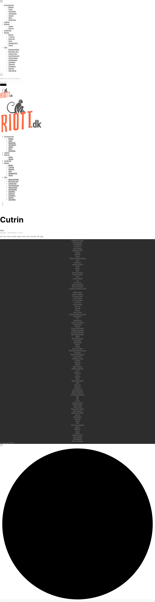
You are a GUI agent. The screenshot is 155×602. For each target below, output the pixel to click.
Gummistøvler (14, 56)
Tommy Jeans (77, 304)
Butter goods (77, 435)
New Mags (77, 342)
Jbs (77, 280)
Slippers (11, 64)
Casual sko (12, 54)
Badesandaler (13, 49)
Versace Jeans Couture (77, 314)
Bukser (7, 24)
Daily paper (77, 248)
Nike (77, 383)
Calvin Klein (77, 298)
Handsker (12, 11)
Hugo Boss (77, 312)
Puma (77, 401)
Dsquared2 (77, 324)
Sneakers (12, 66)
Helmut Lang (77, 242)
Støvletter (12, 71)
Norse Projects (77, 286)
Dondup (77, 419)
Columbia (77, 246)
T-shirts (11, 37)
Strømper (12, 20)
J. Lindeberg (77, 244)
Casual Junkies (77, 264)
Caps (10, 9)
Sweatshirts (13, 43)
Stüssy (77, 427)
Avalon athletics (77, 284)
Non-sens (77, 282)
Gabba (77, 364)
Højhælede (12, 60)
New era (77, 373)
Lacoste (77, 308)
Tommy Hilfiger (77, 294)
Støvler (11, 68)
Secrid (77, 415)
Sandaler (11, 62)
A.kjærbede (77, 439)
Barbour (77, 429)
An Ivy (77, 431)
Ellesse (77, 377)
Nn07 (78, 266)
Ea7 (77, 318)
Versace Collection (78, 395)
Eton (77, 270)
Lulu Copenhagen (77, 425)
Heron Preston (77, 272)
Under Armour (77, 403)
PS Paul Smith (77, 296)
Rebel (77, 344)
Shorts (11, 28)
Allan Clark (78, 407)
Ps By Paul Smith (77, 328)
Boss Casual (77, 411)
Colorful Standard (77, 332)
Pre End (77, 385)
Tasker (11, 16)
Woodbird (77, 316)
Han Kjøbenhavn (77, 334)
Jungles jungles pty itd (77, 288)
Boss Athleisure (77, 338)
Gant (77, 370)
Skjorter (11, 39)
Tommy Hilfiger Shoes (77, 258)
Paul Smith (78, 356)
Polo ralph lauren (77, 409)
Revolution (77, 417)
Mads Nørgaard (78, 381)
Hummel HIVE (77, 250)
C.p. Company (77, 300)
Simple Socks (78, 274)
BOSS (77, 336)
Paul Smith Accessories (77, 350)
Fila (77, 260)
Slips (10, 18)
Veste (10, 45)
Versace (78, 362)
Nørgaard (77, 340)
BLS (77, 397)
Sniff (77, 423)
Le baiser (77, 352)
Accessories (9, 5)
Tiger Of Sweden (77, 322)
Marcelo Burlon (77, 393)
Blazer (10, 35)
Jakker (7, 22)
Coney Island (77, 278)
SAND (77, 433)
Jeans (10, 26)
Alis (77, 399)
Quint (77, 375)
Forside (3, 233)
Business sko (13, 52)
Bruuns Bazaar (77, 441)
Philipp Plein (77, 405)
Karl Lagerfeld (77, 391)
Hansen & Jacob (77, 413)
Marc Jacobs (77, 366)
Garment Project (77, 240)
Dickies (77, 360)
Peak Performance (77, 354)
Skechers (77, 262)
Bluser (6, 33)
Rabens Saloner (77, 368)
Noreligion (77, 320)
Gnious (77, 326)
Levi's (77, 421)
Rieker (77, 268)
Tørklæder (12, 13)
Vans (77, 276)
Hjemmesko (13, 58)
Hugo (77, 256)
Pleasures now (77, 358)
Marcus (77, 306)
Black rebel (77, 292)
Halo (77, 379)
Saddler (77, 254)
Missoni (77, 387)
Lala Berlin (77, 389)
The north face (77, 348)
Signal (77, 346)
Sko (5, 47)
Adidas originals (77, 330)
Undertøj (7, 30)
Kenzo (77, 310)
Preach (77, 252)
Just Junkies (77, 437)
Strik (10, 41)
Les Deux (77, 302)
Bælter (11, 7)
